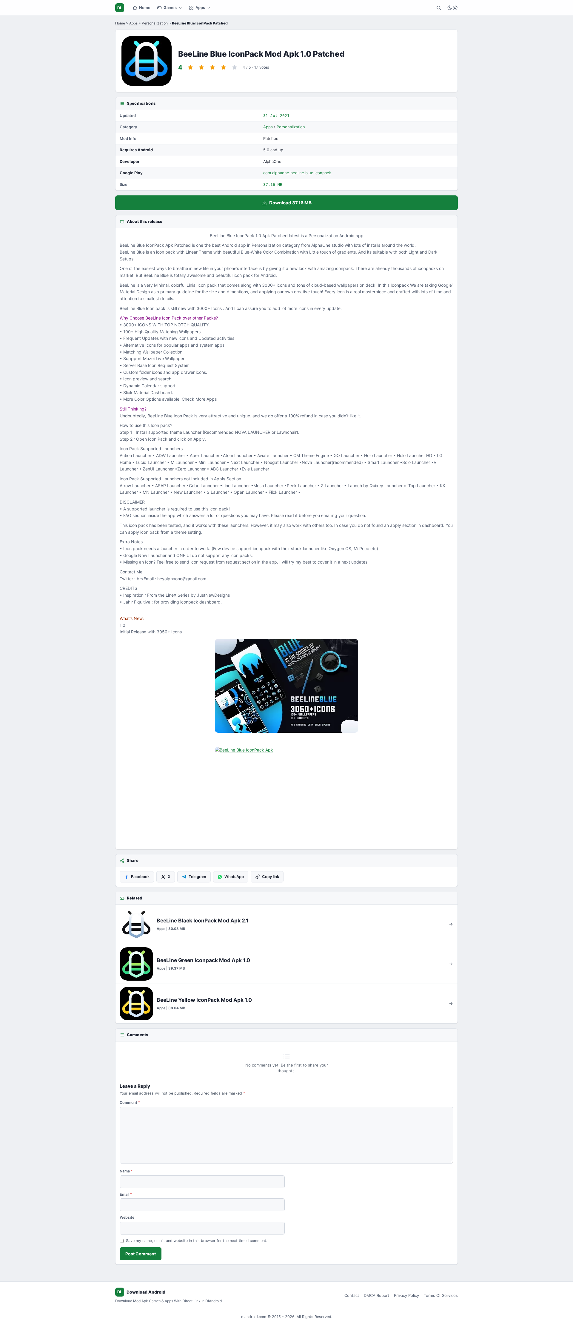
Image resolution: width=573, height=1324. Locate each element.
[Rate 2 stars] (201, 67)
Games (170, 7)
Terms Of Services (441, 1295)
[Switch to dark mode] (452, 7)
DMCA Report (376, 1295)
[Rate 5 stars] (234, 67)
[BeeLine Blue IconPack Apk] (286, 686)
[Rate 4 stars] (223, 67)
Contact (351, 1295)
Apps (200, 7)
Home (144, 7)
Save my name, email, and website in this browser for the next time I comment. (196, 1240)
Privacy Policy (406, 1295)
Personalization (155, 23)
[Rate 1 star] (190, 67)
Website (127, 1217)
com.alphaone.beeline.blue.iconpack (297, 172)
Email (126, 1194)
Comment (130, 1102)
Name (126, 1171)
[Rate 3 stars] (212, 67)
